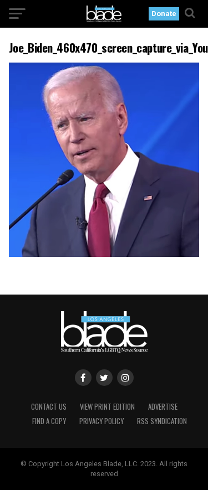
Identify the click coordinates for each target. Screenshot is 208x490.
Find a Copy (49, 421)
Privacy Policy (101, 421)
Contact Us (49, 406)
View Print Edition (107, 406)
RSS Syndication (162, 421)
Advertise (162, 406)
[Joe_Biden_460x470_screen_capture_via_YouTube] (104, 254)
